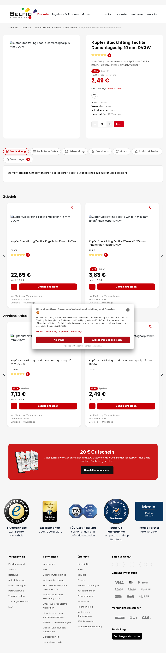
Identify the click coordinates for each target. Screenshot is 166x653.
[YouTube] (121, 564)
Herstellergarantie (52, 642)
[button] (124, 55)
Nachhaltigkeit (85, 606)
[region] (41, 86)
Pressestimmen (86, 596)
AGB (45, 569)
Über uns (83, 556)
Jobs (80, 569)
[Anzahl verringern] (95, 124)
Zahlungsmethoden (18, 601)
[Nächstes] (162, 255)
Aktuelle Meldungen (88, 585)
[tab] (16, 151)
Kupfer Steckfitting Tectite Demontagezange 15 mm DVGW (41, 362)
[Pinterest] (149, 564)
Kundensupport (16, 564)
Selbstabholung (16, 580)
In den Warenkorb (120, 124)
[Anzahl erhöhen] (110, 124)
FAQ (10, 606)
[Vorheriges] (4, 255)
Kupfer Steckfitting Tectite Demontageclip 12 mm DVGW (120, 362)
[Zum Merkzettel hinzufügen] (94, 95)
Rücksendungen (17, 585)
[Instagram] (128, 564)
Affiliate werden (86, 621)
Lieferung (13, 574)
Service (12, 569)
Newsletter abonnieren (97, 470)
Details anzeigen (48, 286)
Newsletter (83, 601)
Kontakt (82, 574)
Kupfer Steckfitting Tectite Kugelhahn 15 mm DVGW (43, 241)
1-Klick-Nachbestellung (90, 626)
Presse (81, 580)
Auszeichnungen (86, 590)
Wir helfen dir (16, 556)
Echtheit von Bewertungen (57, 622)
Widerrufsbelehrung (53, 580)
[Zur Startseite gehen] (23, 14)
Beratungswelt (16, 590)
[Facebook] (115, 564)
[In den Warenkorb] (14, 287)
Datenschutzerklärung (54, 574)
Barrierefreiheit (51, 636)
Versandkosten (114, 88)
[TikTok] (142, 564)
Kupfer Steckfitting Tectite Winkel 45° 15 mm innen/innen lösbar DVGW (117, 243)
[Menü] (6, 14)
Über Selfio (83, 564)
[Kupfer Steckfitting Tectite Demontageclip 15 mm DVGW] (41, 45)
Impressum (49, 564)
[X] (135, 564)
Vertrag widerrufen (127, 636)
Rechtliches (50, 556)
